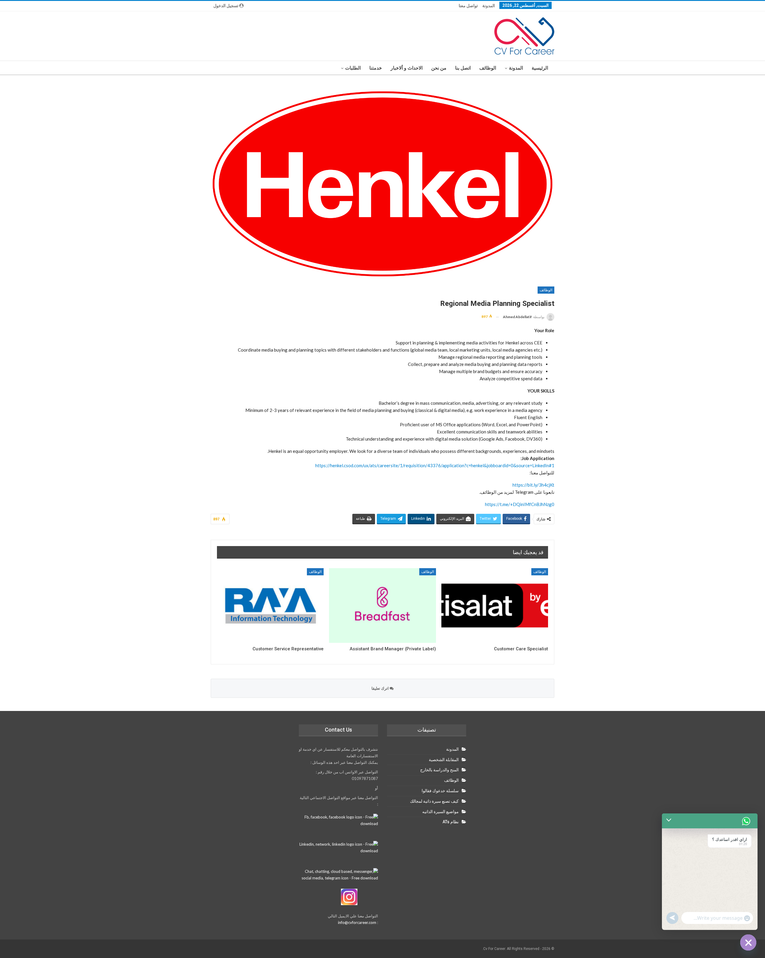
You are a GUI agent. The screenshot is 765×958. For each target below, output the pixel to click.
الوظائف (487, 68)
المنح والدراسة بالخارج (439, 769)
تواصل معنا (468, 5)
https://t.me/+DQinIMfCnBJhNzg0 (519, 504)
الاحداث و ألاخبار (407, 68)
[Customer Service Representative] (270, 605)
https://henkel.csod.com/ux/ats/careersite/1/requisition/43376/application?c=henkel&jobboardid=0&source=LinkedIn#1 (434, 465)
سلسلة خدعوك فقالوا (440, 790)
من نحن (438, 68)
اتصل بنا (463, 68)
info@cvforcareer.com (357, 922)
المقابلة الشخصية (444, 759)
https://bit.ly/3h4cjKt (533, 485)
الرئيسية (540, 68)
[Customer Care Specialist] (494, 605)
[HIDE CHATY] (748, 942)
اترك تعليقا (380, 688)
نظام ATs (451, 821)
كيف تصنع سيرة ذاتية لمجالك (434, 801)
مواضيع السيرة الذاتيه (440, 811)
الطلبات (353, 68)
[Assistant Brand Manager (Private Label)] (382, 605)
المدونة (488, 5)
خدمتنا (375, 68)
